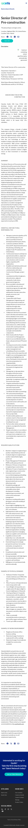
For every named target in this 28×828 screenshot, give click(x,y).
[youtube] (2, 811)
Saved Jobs (4, 795)
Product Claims (19, 802)
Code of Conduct (19, 797)
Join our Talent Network (14, 774)
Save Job (7, 41)
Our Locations (18, 792)
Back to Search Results (7, 9)
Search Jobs (4, 792)
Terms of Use (10, 819)
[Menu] (26, 3)
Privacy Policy (17, 819)
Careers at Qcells (19, 795)
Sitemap (17, 799)
